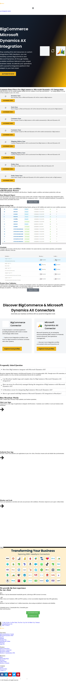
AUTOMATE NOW (8, 74)
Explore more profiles (12, 349)
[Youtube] (10, 674)
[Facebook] (2, 674)
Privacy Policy (10, 678)
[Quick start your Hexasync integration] (2, 506)
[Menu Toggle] (33, 8)
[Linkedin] (6, 674)
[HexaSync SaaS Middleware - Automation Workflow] (2, 3)
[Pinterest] (18, 674)
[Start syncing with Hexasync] (2, 409)
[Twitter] (14, 674)
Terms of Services (3, 678)
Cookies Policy (17, 678)
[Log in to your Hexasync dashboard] (2, 458)
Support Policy (24, 678)
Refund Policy (30, 678)
